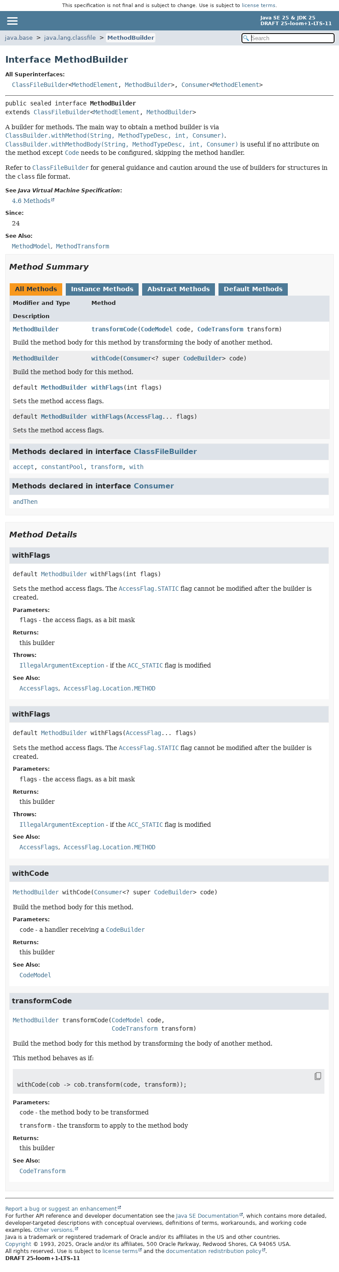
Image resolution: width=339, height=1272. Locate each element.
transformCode (114, 329)
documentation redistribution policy (213, 1251)
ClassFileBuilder (40, 84)
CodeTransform (220, 329)
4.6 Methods (31, 200)
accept (23, 466)
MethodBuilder (130, 37)
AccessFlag (144, 416)
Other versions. (54, 1230)
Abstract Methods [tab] (178, 289)
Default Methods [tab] (253, 289)
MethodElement (95, 84)
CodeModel (157, 329)
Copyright (18, 1244)
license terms (258, 5)
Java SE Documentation (207, 1216)
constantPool (62, 466)
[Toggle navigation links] (11, 21)
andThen (25, 501)
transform (106, 466)
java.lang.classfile (70, 37)
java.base (19, 37)
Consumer (195, 84)
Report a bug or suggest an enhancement (61, 1209)
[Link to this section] (94, 266)
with (136, 466)
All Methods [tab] (36, 289)
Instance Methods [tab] (102, 289)
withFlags (107, 387)
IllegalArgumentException (61, 665)
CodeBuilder (202, 358)
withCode (105, 358)
